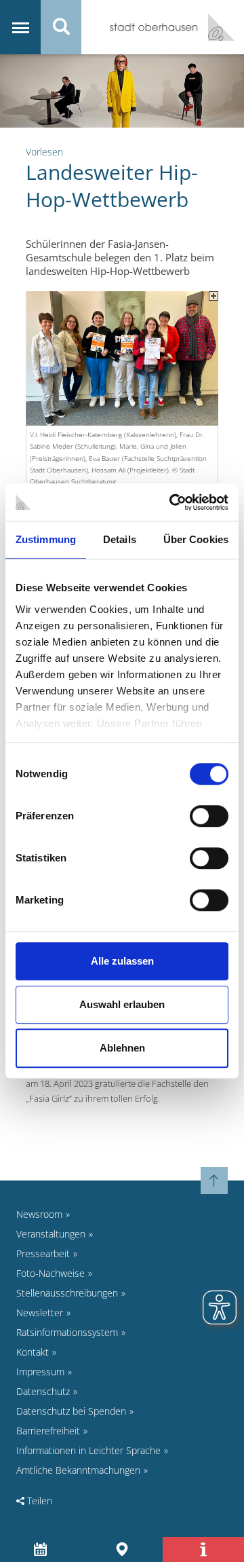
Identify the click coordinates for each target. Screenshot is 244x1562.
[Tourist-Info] (203, 1549)
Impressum (40, 1371)
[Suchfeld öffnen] (61, 27)
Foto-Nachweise (50, 1273)
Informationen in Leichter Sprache (88, 1450)
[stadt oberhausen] (216, 27)
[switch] (209, 816)
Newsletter (39, 1312)
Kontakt (32, 1351)
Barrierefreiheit (48, 1430)
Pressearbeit (43, 1253)
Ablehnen (122, 1048)
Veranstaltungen (50, 1233)
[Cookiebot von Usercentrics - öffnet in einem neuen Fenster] (172, 502)
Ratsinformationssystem (67, 1332)
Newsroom (39, 1214)
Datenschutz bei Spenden (71, 1411)
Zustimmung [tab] (46, 539)
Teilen (38, 1500)
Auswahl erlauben (122, 1004)
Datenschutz (43, 1391)
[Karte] (122, 1549)
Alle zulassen (122, 961)
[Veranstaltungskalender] (41, 1549)
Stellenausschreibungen (67, 1292)
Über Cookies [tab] (195, 539)
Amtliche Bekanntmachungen (78, 1470)
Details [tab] (119, 539)
